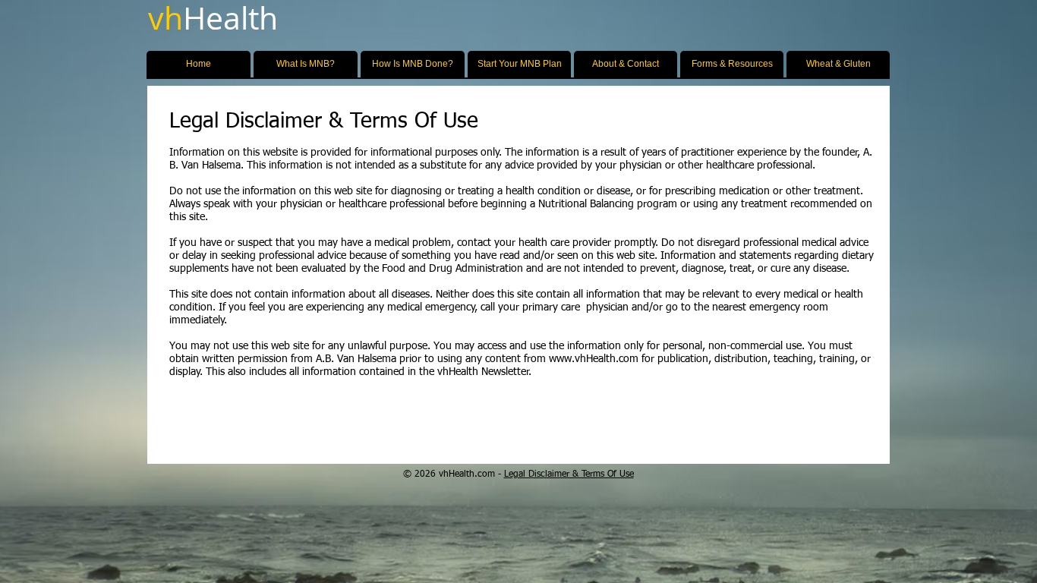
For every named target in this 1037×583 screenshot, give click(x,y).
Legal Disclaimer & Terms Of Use (569, 474)
